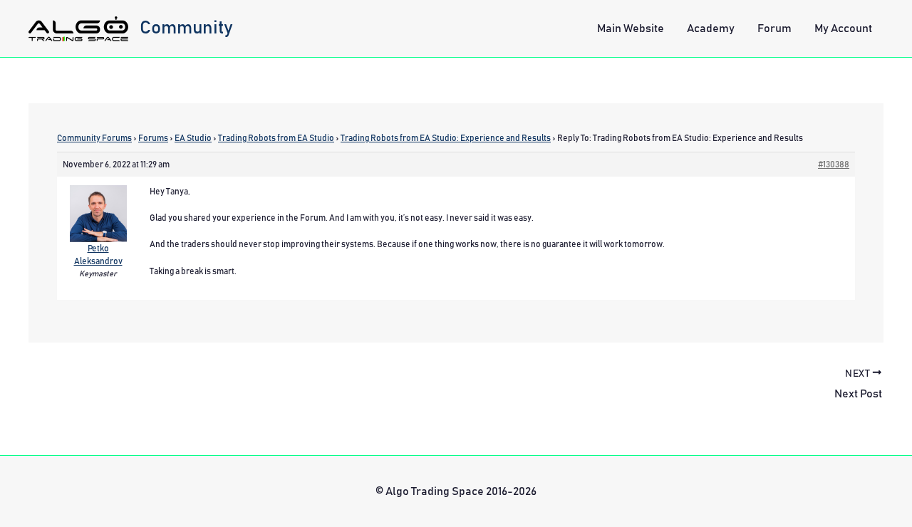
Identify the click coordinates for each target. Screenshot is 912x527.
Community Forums (94, 138)
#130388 (833, 164)
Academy (711, 28)
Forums (153, 138)
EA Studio (193, 138)
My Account (843, 28)
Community (186, 28)
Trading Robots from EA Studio (276, 138)
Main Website (630, 28)
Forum (774, 28)
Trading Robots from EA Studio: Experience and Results (446, 138)
